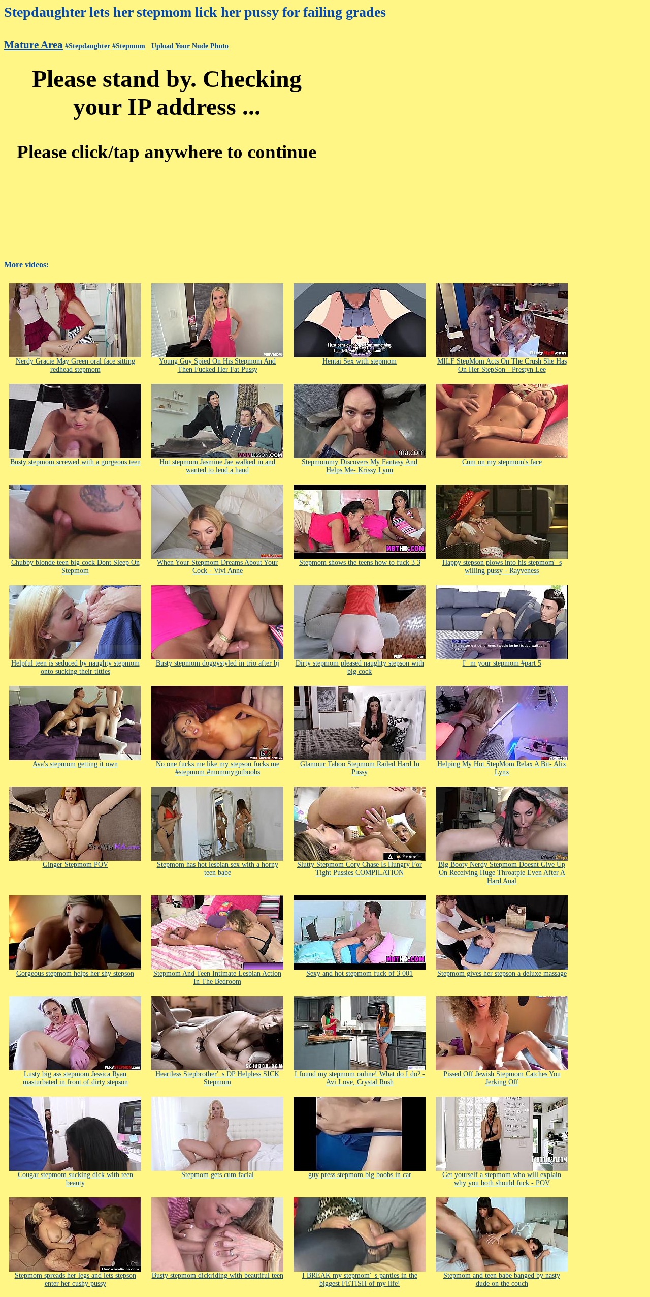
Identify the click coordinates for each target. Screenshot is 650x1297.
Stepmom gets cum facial (217, 1175)
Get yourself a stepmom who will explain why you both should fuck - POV (501, 1179)
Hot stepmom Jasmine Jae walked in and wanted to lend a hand (217, 466)
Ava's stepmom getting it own (75, 764)
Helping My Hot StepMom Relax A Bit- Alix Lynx (501, 768)
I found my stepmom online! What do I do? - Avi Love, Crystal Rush (360, 1078)
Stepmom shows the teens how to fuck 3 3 (359, 562)
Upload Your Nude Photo (190, 46)
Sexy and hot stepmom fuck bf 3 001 (359, 973)
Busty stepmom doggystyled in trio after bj (217, 663)
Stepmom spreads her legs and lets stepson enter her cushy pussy (75, 1279)
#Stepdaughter (87, 46)
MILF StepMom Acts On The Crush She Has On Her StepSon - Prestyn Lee (502, 365)
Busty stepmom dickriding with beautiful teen (217, 1275)
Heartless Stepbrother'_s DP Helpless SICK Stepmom (217, 1078)
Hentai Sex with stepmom (359, 361)
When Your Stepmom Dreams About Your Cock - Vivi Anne (217, 567)
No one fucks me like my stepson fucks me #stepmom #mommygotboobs (217, 768)
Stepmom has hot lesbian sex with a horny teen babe (217, 869)
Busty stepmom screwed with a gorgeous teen (75, 462)
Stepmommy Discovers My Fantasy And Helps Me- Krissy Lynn (359, 466)
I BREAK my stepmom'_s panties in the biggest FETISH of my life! (359, 1279)
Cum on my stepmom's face (502, 462)
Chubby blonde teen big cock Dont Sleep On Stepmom (75, 567)
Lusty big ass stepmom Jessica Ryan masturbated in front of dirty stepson (75, 1078)
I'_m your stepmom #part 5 (502, 663)
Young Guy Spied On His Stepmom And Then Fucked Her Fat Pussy (217, 365)
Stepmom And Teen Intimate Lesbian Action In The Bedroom (217, 977)
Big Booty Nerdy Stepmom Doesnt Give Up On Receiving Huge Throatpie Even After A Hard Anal (501, 873)
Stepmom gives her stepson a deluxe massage (502, 973)
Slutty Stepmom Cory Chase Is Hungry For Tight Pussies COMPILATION (359, 869)
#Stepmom (128, 46)
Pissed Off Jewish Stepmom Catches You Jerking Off (502, 1078)
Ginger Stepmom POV (75, 864)
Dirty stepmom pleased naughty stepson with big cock (360, 667)
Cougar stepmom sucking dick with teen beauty (75, 1179)
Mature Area (33, 45)
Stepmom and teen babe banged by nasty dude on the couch (501, 1279)
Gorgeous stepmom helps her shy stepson (75, 973)
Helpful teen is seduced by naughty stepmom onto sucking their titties (75, 667)
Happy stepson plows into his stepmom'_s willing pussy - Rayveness (502, 567)
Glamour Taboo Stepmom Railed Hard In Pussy (359, 768)
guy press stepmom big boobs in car (359, 1175)
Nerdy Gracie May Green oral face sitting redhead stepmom (75, 365)
